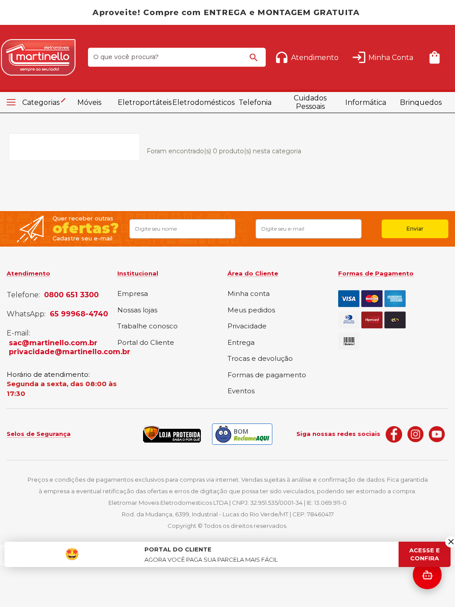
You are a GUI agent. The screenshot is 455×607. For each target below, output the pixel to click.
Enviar (415, 228)
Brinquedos (421, 102)
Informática (365, 102)
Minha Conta (390, 57)
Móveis (89, 102)
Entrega (241, 343)
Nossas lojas (137, 310)
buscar (255, 58)
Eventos (241, 391)
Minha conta (249, 294)
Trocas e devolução (260, 359)
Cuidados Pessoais (310, 102)
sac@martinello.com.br (53, 343)
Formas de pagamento (267, 375)
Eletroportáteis (145, 102)
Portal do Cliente (145, 343)
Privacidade (247, 326)
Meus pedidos (251, 310)
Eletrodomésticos (200, 102)
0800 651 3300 (71, 295)
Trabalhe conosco (147, 326)
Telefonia (255, 102)
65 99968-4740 (79, 314)
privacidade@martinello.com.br (69, 352)
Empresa (132, 294)
